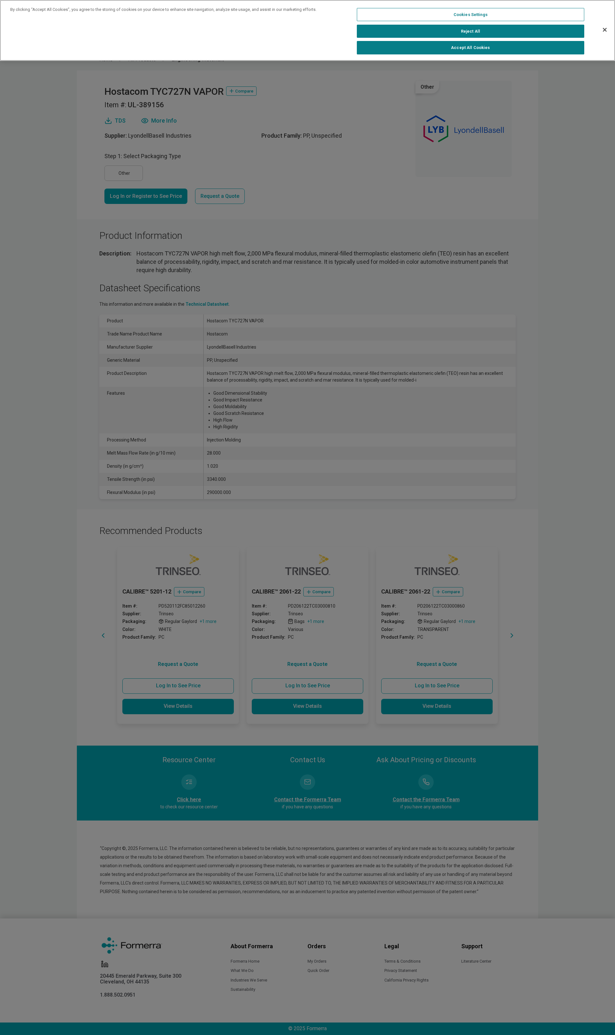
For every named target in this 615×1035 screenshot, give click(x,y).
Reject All (470, 31)
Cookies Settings (471, 14)
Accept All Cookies (470, 47)
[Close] (605, 30)
